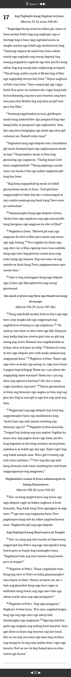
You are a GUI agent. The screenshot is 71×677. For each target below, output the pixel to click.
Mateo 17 (34, 4)
